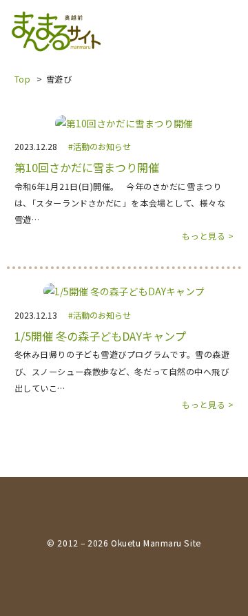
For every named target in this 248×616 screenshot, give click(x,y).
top (22, 79)
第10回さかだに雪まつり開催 (86, 167)
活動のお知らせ (102, 146)
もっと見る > (208, 236)
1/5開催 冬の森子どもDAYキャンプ (100, 336)
